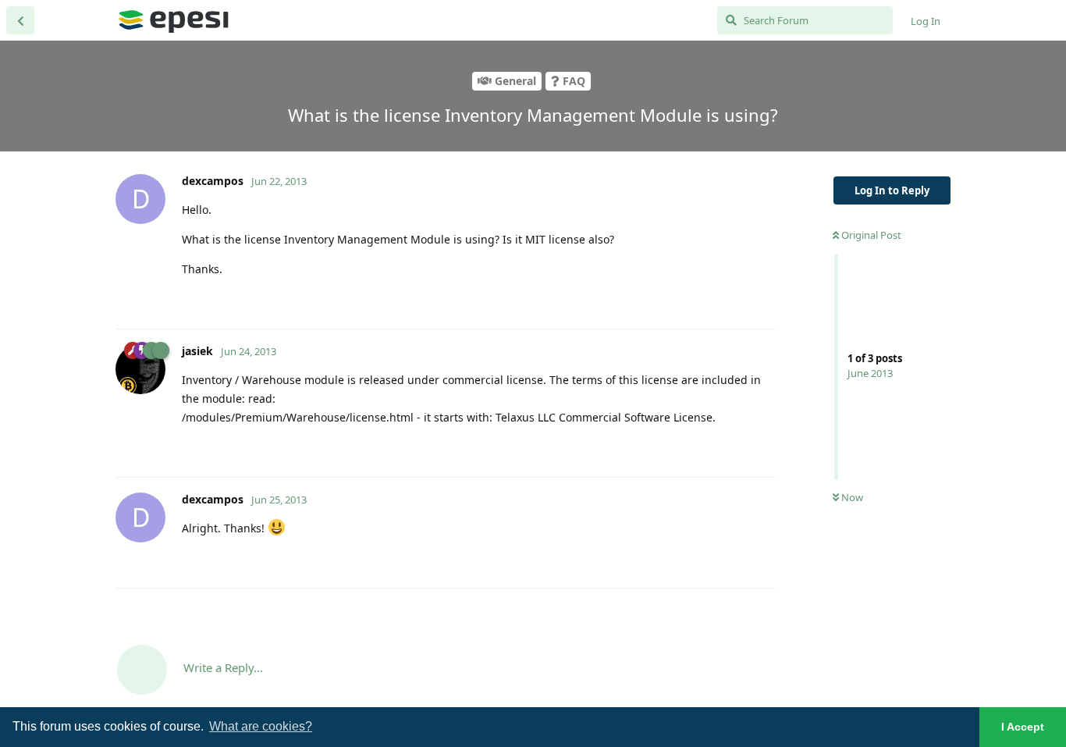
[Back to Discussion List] (20, 20)
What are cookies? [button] (260, 726)
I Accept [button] (1022, 726)
